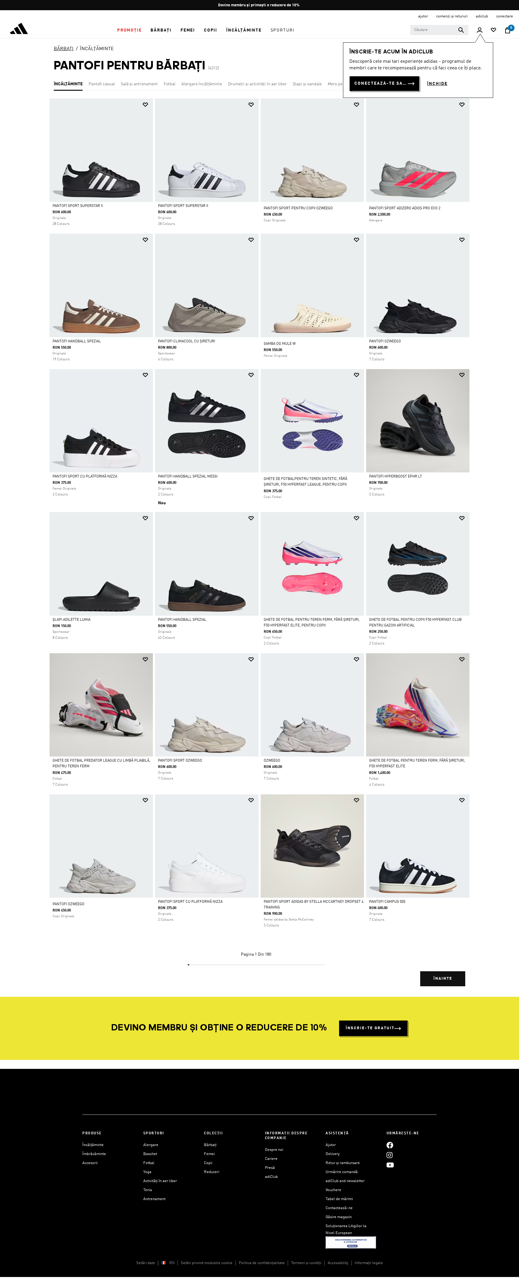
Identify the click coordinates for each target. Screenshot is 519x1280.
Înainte (442, 979)
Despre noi (274, 1150)
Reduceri (211, 1172)
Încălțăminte (93, 1145)
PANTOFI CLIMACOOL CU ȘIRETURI (186, 341)
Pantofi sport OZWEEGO (180, 761)
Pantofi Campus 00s (387, 902)
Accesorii (90, 1163)
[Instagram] (390, 1155)
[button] (129, 30)
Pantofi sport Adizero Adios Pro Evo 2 (404, 208)
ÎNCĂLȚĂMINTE (97, 49)
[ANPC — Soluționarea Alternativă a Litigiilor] (351, 1242)
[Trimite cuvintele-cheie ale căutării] (461, 30)
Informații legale (369, 1263)
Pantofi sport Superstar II (78, 206)
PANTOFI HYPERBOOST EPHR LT (395, 476)
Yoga (147, 1172)
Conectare (504, 16)
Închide (437, 84)
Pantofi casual (102, 84)
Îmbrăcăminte (94, 1154)
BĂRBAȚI (64, 49)
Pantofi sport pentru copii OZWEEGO (298, 208)
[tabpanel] (259, 547)
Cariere (271, 1159)
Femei (209, 1154)
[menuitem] (129, 30)
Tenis (147, 1190)
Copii (208, 1163)
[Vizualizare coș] (507, 30)
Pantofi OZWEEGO (385, 341)
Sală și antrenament (139, 84)
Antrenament (154, 1199)
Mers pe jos (338, 84)
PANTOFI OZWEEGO (68, 904)
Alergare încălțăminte (201, 84)
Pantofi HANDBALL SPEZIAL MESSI (187, 476)
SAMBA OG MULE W (280, 344)
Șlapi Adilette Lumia (71, 620)
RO (172, 1263)
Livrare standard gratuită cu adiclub (259, 5)
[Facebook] (390, 1145)
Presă (270, 1168)
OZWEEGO (272, 761)
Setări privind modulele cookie (206, 1263)
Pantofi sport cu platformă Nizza (85, 476)
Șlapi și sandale (307, 84)
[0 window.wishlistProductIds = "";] (493, 30)
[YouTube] (390, 1165)
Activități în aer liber (160, 1181)
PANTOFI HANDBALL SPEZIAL (182, 620)
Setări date (145, 1263)
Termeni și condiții (306, 1263)
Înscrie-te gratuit (370, 1028)
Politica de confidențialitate (262, 1263)
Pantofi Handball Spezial (77, 341)
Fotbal (169, 84)
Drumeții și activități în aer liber (257, 84)
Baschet (150, 1154)
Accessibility (338, 1263)
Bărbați (210, 1145)
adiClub (271, 1177)
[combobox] (439, 30)
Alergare (150, 1145)
